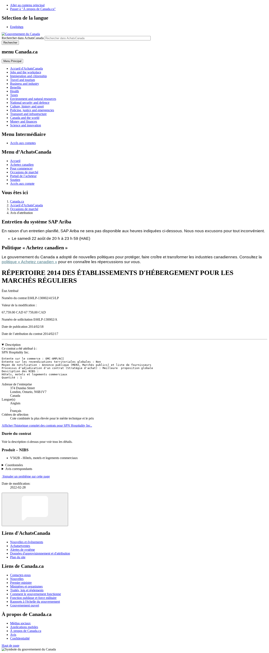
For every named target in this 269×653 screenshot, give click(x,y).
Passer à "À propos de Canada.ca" (33, 9)
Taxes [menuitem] (14, 95)
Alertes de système (22, 549)
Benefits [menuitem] (15, 87)
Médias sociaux (20, 623)
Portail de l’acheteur (23, 176)
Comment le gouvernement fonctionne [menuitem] (35, 594)
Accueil (15, 161)
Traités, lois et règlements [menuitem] (27, 590)
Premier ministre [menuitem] (21, 582)
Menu (12, 61)
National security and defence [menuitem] (29, 102)
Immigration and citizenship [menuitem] (28, 76)
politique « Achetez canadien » (29, 262)
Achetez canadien (22, 164)
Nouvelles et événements (26, 542)
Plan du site (17, 557)
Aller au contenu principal (27, 5)
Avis (13, 634)
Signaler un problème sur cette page (26, 476)
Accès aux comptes (23, 143)
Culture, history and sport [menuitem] (27, 106)
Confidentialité (20, 638)
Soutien (15, 180)
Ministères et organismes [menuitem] (26, 586)
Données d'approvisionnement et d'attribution (40, 553)
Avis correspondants (18, 469)
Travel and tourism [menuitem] (22, 80)
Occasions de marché (24, 172)
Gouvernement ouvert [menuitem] (24, 605)
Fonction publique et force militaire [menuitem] (33, 598)
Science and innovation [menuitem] (25, 125)
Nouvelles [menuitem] (17, 579)
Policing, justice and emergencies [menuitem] (32, 110)
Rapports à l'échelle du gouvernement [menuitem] (35, 601)
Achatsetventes (20, 546)
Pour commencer (21, 168)
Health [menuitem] (14, 91)
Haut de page (10, 645)
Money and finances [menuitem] (23, 121)
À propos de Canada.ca (25, 631)
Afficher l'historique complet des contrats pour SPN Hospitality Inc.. (47, 425)
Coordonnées (14, 465)
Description (13, 344)
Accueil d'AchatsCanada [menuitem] (26, 68)
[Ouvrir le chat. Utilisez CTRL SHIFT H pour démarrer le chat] (35, 509)
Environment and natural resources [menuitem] (33, 99)
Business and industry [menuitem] (24, 83)
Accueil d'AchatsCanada (26, 205)
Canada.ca (17, 201)
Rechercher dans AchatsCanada (23, 38)
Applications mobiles (24, 627)
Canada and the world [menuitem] (24, 117)
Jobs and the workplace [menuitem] (25, 72)
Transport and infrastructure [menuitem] (28, 114)
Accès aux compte (22, 183)
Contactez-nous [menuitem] (20, 575)
